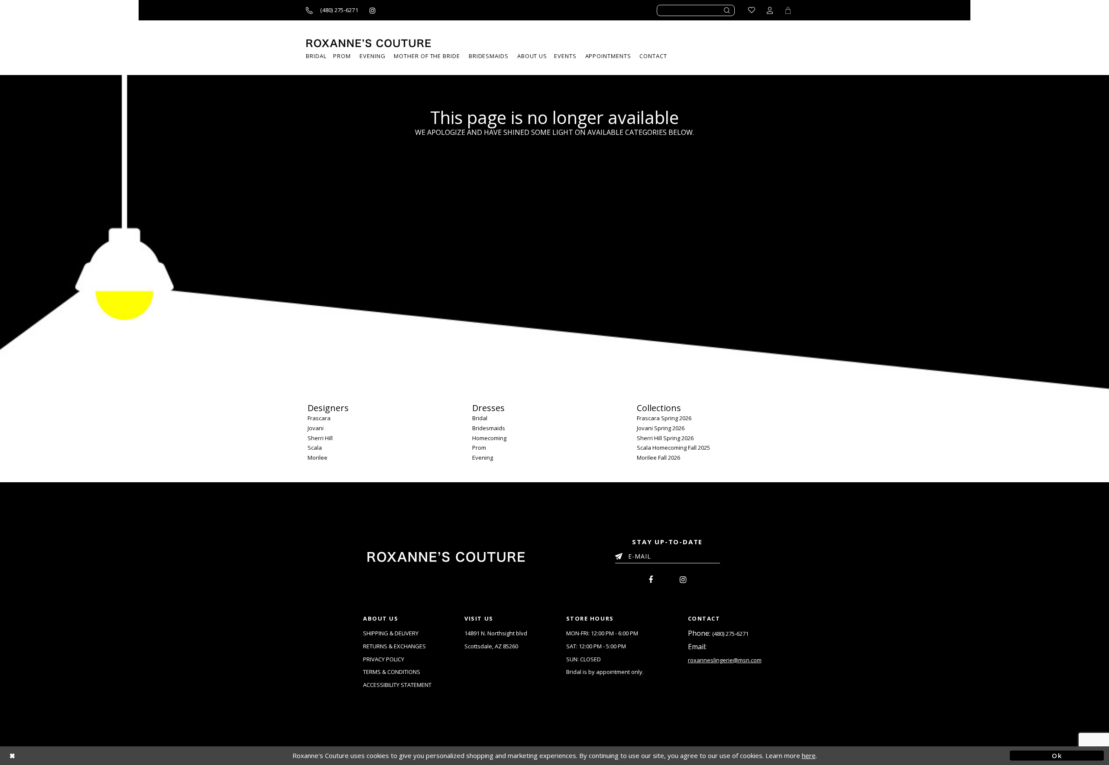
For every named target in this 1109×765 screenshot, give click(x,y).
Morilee (318, 457)
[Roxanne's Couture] (368, 43)
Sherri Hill (320, 438)
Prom (479, 447)
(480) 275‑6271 (730, 634)
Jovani (316, 428)
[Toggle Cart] (788, 10)
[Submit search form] (727, 10)
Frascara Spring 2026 (664, 418)
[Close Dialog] (52, 755)
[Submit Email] (620, 554)
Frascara (319, 418)
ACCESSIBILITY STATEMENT (397, 685)
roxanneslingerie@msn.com (725, 660)
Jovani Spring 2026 (660, 428)
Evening (482, 457)
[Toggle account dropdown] (770, 10)
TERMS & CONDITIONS (391, 672)
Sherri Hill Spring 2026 (665, 438)
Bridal (479, 418)
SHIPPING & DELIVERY (390, 633)
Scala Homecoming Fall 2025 (673, 447)
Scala (315, 447)
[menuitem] (565, 56)
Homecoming (489, 438)
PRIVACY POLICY (383, 659)
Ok (1057, 755)
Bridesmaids (488, 428)
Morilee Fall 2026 (658, 457)
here (809, 755)
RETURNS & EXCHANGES (394, 646)
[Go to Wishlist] (751, 10)
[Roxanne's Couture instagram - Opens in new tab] (372, 10)
